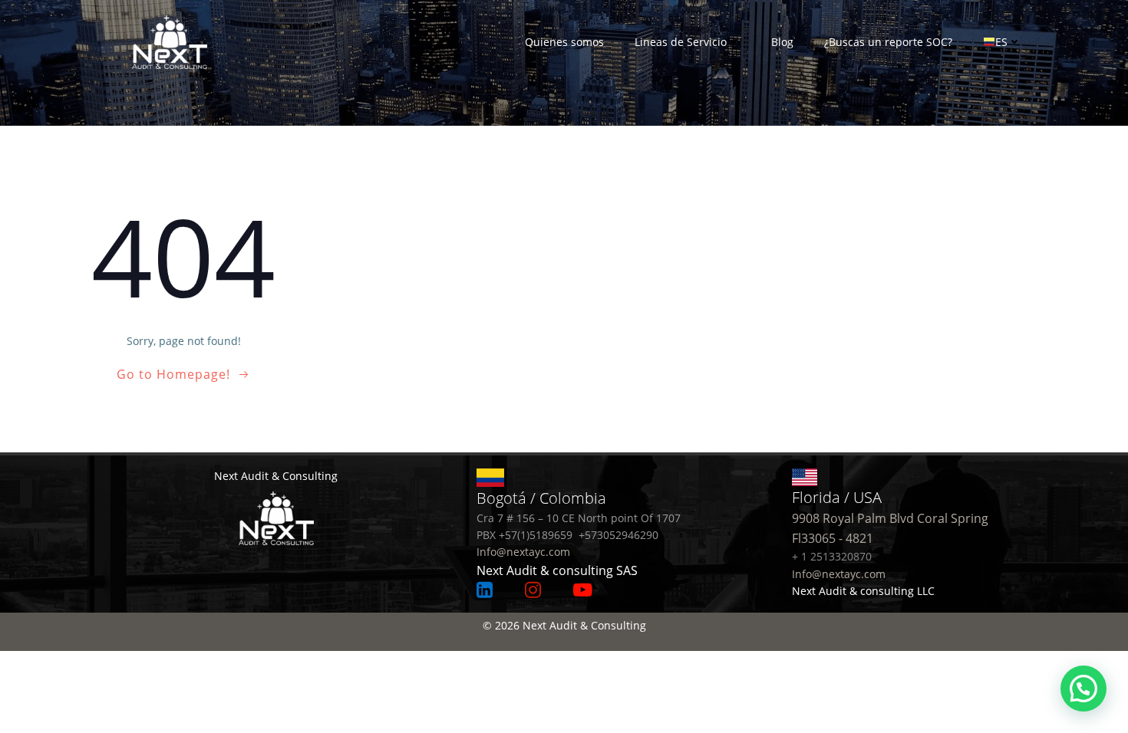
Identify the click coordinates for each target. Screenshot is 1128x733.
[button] (1083, 689)
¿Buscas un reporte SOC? (888, 42)
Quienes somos (564, 42)
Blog (782, 42)
